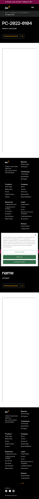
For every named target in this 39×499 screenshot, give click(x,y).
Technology (24, 174)
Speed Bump (24, 176)
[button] (33, 7)
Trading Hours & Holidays (10, 207)
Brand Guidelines (26, 197)
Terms (23, 209)
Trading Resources (11, 204)
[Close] (35, 235)
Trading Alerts (25, 228)
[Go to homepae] (7, 162)
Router (7, 191)
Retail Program (9, 194)
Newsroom (24, 191)
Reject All (19, 257)
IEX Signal (24, 179)
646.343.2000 (9, 172)
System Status (25, 226)
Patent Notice (25, 204)
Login (22, 483)
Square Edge (25, 194)
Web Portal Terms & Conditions (27, 213)
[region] (19, 249)
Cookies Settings (19, 252)
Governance (24, 219)
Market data (8, 189)
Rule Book (8, 214)
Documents (8, 211)
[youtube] (13, 491)
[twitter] (10, 491)
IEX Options (24, 166)
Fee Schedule (9, 216)
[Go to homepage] (7, 7)
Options (7, 197)
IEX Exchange (25, 164)
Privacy (23, 207)
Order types (8, 186)
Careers (23, 189)
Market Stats (9, 219)
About (23, 186)
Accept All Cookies (19, 262)
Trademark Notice (26, 216)
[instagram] (6, 491)
